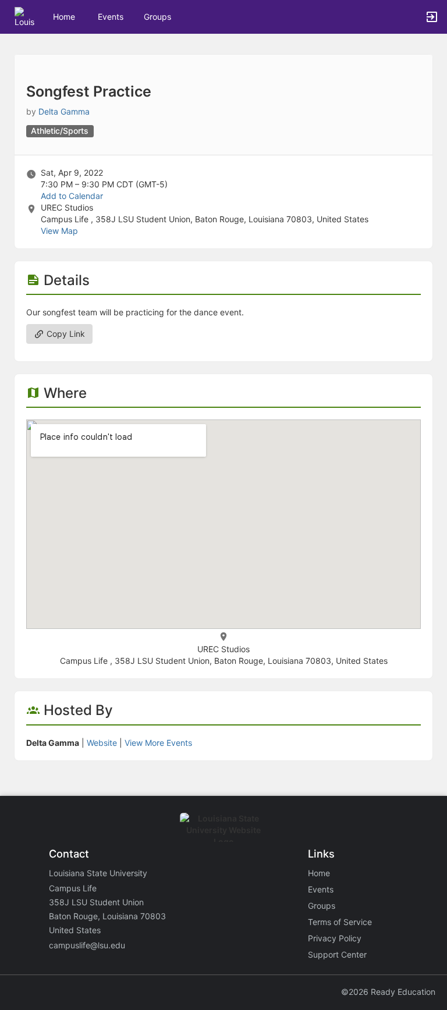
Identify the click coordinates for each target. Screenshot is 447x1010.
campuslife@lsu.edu (87, 945)
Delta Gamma (64, 111)
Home (319, 873)
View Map (59, 231)
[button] (25, 16)
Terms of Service (340, 922)
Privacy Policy (334, 938)
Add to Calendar (72, 196)
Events (110, 17)
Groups (157, 17)
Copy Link (64, 334)
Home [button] (64, 17)
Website (102, 743)
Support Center (337, 954)
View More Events (158, 743)
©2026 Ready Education (388, 992)
